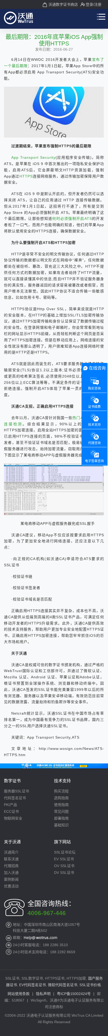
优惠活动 (11, 886)
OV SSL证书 (64, 866)
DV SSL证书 (64, 872)
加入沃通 (11, 872)
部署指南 (61, 818)
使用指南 (61, 805)
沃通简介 (11, 852)
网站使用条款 (19, 994)
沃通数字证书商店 (63, 4)
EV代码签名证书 (32, 985)
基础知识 (61, 825)
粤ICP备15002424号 (74, 994)
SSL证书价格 (90, 985)
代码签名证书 (15, 798)
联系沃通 (11, 859)
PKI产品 (10, 805)
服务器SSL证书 (16, 791)
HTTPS (26, 176)
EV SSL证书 (64, 859)
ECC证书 (11, 811)
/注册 (97, 4)
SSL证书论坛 (64, 852)
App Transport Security (33, 157)
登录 (89, 4)
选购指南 (61, 798)
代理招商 (11, 866)
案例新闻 (11, 879)
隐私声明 (43, 994)
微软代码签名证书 (62, 985)
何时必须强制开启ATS (72, 218)
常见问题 (61, 811)
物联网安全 (13, 818)
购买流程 (61, 791)
